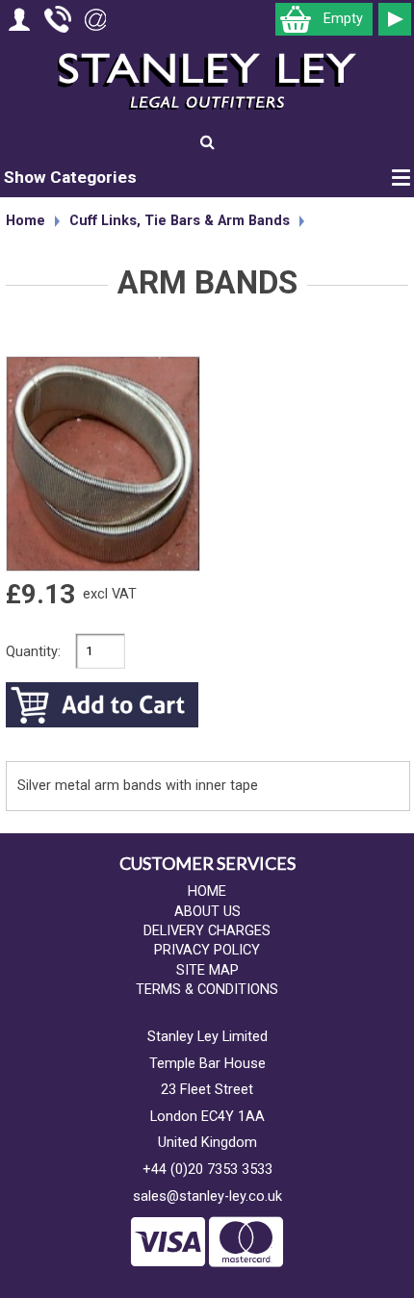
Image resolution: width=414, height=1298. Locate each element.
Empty (343, 19)
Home (25, 221)
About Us (207, 912)
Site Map (207, 970)
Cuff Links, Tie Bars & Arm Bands (179, 221)
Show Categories (70, 177)
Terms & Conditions (207, 989)
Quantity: (33, 652)
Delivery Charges (207, 931)
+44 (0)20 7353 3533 (207, 1169)
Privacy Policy (207, 950)
